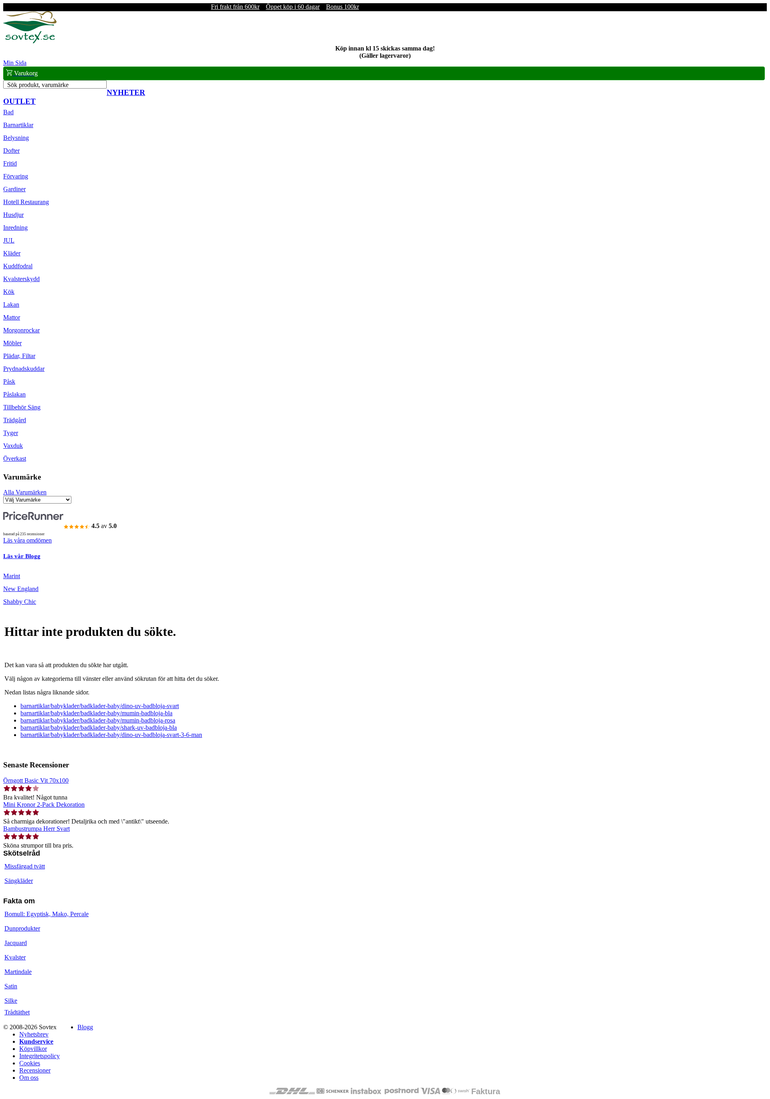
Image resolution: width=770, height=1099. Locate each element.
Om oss (28, 1077)
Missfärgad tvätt (24, 866)
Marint (11, 576)
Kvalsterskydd (21, 278)
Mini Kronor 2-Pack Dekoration (44, 804)
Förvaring (15, 176)
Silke (10, 1000)
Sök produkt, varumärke (38, 84)
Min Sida (14, 62)
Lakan (11, 304)
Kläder (11, 253)
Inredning (15, 227)
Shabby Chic (19, 601)
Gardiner (14, 189)
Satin (10, 986)
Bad (8, 112)
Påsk (9, 381)
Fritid (10, 163)
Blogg (85, 1027)
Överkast (14, 458)
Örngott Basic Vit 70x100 (36, 780)
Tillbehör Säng (22, 407)
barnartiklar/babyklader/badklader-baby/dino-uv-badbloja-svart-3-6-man (111, 734)
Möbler (12, 343)
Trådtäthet (17, 1012)
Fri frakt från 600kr (235, 6)
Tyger (10, 432)
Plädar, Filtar (19, 355)
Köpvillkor (33, 1048)
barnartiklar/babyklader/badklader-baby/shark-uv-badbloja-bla (98, 727)
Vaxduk (13, 445)
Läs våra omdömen (27, 540)
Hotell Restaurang (26, 201)
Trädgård (14, 420)
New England (20, 588)
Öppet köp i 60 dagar (293, 6)
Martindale (18, 971)
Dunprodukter (22, 928)
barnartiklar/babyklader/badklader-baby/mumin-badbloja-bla (96, 713)
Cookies (29, 1063)
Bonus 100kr (342, 6)
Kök (8, 291)
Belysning (16, 137)
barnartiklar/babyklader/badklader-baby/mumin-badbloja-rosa (97, 720)
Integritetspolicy (39, 1055)
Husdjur (13, 214)
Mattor (11, 317)
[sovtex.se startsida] (30, 41)
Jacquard (15, 942)
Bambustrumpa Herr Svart (36, 828)
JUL (8, 240)
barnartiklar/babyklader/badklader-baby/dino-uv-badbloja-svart (99, 705)
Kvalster (15, 957)
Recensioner (35, 1070)
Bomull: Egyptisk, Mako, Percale (46, 914)
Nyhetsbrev (34, 1034)
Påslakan (14, 394)
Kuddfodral (17, 266)
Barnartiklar (18, 124)
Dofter (11, 150)
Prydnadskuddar (24, 368)
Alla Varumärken (25, 492)
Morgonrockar (21, 330)
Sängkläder (18, 880)
